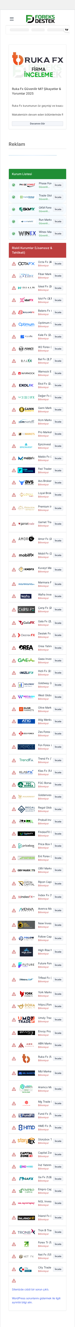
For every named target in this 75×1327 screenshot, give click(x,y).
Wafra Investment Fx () (44, 594)
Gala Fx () (44, 621)
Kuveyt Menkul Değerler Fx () (44, 568)
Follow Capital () (44, 936)
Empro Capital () (44, 1189)
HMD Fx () (44, 1125)
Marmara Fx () (44, 582)
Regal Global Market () (44, 807)
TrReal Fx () (44, 977)
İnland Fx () (44, 1215)
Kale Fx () (44, 334)
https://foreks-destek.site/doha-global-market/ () (44, 1004)
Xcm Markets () (44, 420)
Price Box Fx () (44, 844)
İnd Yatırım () (44, 1165)
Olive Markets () (44, 707)
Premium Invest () (44, 506)
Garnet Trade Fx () (44, 522)
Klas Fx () (44, 770)
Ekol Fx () (44, 383)
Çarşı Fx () (44, 607)
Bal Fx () (44, 359)
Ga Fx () (44, 1177)
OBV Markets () (44, 868)
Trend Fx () (44, 758)
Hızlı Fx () (44, 671)
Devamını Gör (37, 123)
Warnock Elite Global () (44, 371)
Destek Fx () (44, 633)
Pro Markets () (44, 432)
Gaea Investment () (44, 658)
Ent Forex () (44, 856)
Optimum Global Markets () (44, 322)
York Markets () (44, 992)
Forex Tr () (44, 1242)
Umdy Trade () (44, 1017)
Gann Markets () (44, 407)
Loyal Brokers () (44, 493)
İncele (58, 185)
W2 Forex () (44, 347)
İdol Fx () (44, 298)
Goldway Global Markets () (44, 683)
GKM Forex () (44, 207)
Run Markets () (44, 219)
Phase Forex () (44, 183)
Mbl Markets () (44, 1071)
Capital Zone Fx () (44, 1152)
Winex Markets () (44, 231)
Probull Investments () (44, 819)
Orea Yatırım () (44, 646)
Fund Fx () (44, 1113)
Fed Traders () (44, 468)
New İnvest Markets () (44, 923)
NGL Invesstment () (44, 1201)
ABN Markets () (44, 1043)
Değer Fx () (44, 395)
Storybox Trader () (44, 1139)
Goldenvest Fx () (44, 795)
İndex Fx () (44, 895)
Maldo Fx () (44, 456)
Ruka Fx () (44, 1056)
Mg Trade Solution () (44, 1101)
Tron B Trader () (44, 1230)
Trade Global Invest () (44, 195)
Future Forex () (44, 963)
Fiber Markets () (44, 274)
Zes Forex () (44, 731)
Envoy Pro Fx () (44, 1031)
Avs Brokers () (44, 480)
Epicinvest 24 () (44, 444)
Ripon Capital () (44, 881)
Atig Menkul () (44, 719)
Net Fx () (44, 1254)
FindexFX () (44, 832)
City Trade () (44, 1267)
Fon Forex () (44, 745)
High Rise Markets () (44, 950)
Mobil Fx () (44, 553)
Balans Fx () (44, 310)
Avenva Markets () (44, 908)
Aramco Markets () (44, 1087)
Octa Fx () (44, 261)
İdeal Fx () (44, 286)
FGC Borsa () (44, 782)
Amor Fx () (44, 538)
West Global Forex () (44, 695)
